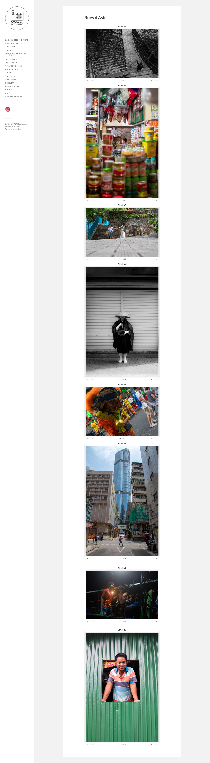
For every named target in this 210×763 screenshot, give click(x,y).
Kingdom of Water (14, 69)
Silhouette (10, 83)
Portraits (10, 76)
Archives (9, 90)
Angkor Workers (13, 43)
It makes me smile (13, 66)
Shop (7, 93)
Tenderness (10, 80)
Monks (8, 73)
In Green (11, 47)
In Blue (10, 50)
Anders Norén (17, 129)
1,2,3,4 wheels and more (16, 40)
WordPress (17, 126)
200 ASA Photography (18, 124)
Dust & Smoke (11, 59)
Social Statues (12, 86)
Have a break (11, 63)
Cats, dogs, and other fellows (15, 55)
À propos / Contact (14, 97)
